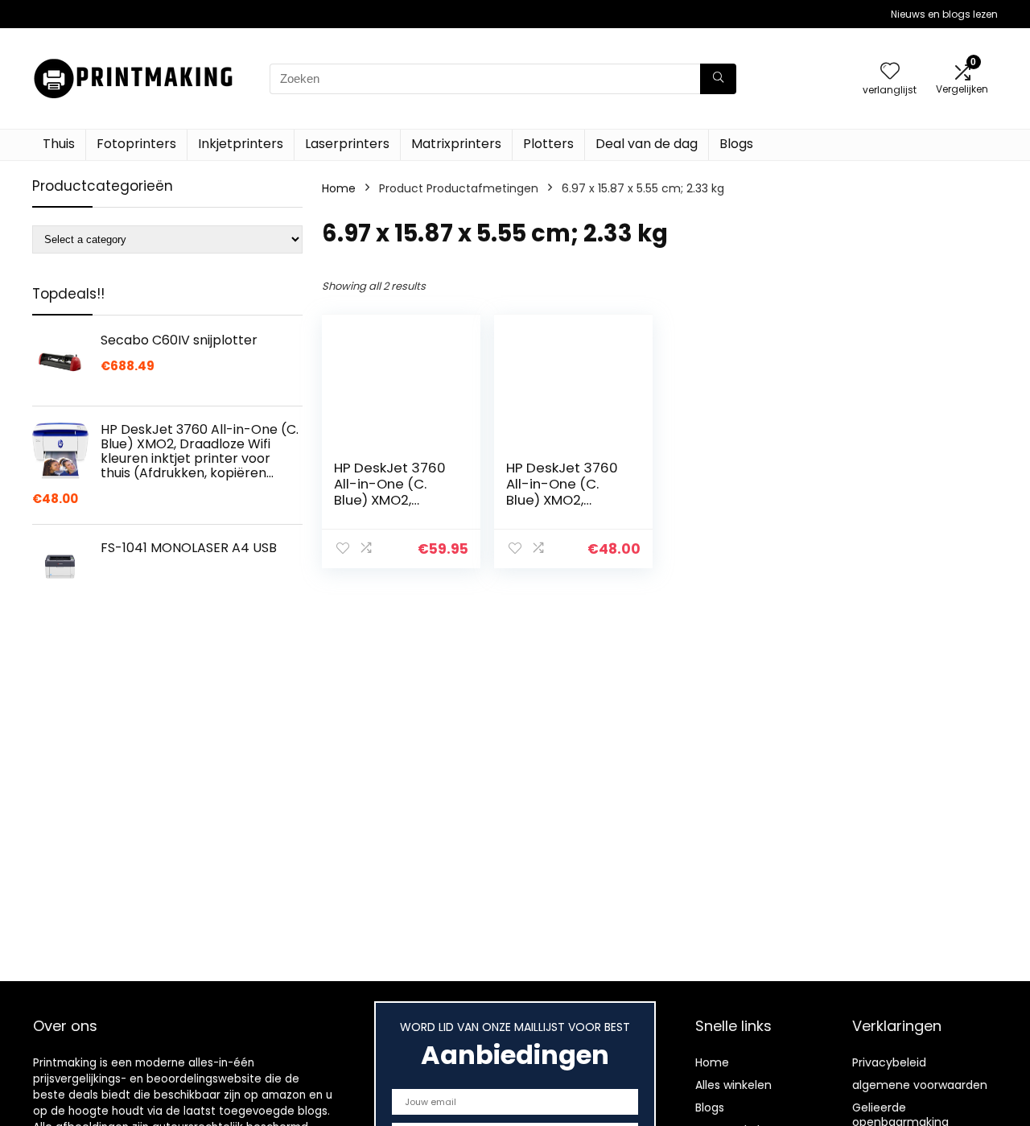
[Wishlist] (890, 72)
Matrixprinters (456, 143)
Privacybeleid (889, 1062)
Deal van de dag (646, 143)
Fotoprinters (136, 143)
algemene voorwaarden (919, 1085)
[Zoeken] (718, 79)
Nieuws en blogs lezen (944, 14)
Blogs (736, 143)
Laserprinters (347, 143)
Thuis (59, 143)
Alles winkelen (733, 1085)
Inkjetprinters (240, 143)
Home (339, 188)
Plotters (548, 143)
